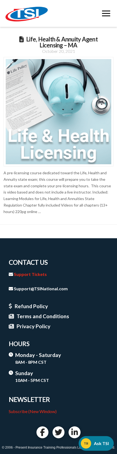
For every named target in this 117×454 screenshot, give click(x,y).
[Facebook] (42, 432)
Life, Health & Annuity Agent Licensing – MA (62, 42)
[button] (106, 13)
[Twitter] (58, 432)
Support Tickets (30, 274)
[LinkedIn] (75, 432)
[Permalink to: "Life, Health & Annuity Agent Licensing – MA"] (58, 111)
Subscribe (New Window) (33, 411)
